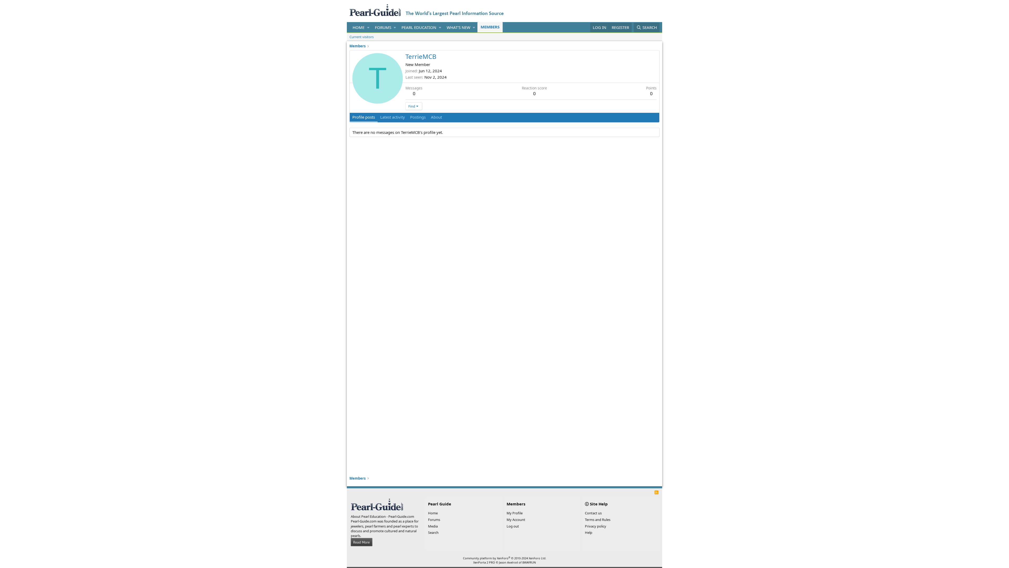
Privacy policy (595, 526)
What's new (458, 27)
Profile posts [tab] (363, 117)
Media (433, 526)
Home (358, 27)
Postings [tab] (418, 117)
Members (490, 26)
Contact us (593, 513)
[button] (368, 27)
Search (433, 532)
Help (588, 532)
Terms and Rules (597, 519)
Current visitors (361, 36)
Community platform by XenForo (504, 558)
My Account (516, 519)
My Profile (515, 513)
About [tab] (436, 117)
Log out (513, 526)
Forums (383, 27)
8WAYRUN (529, 562)
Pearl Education (418, 27)
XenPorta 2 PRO (484, 562)
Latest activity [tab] (392, 117)
